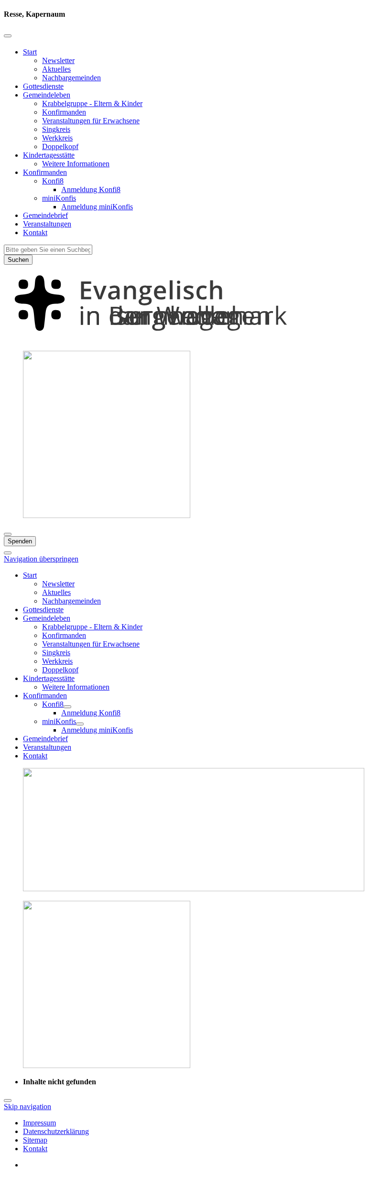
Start (30, 52)
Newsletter (58, 60)
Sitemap (35, 1140)
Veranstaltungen (47, 224)
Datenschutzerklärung (56, 1131)
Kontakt (35, 232)
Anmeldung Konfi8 (90, 189)
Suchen (18, 259)
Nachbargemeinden (71, 78)
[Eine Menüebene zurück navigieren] (7, 35)
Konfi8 (53, 181)
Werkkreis (57, 138)
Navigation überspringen (41, 559)
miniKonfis (59, 198)
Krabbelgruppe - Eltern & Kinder (92, 103)
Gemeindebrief (45, 215)
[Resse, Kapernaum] (196, 339)
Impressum (39, 1123)
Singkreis (56, 129)
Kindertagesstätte (49, 155)
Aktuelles (56, 69)
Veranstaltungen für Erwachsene (91, 121)
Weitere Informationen (75, 164)
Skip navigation (27, 1106)
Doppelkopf (60, 146)
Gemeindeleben (46, 95)
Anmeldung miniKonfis (97, 207)
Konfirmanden (64, 112)
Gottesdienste (43, 86)
